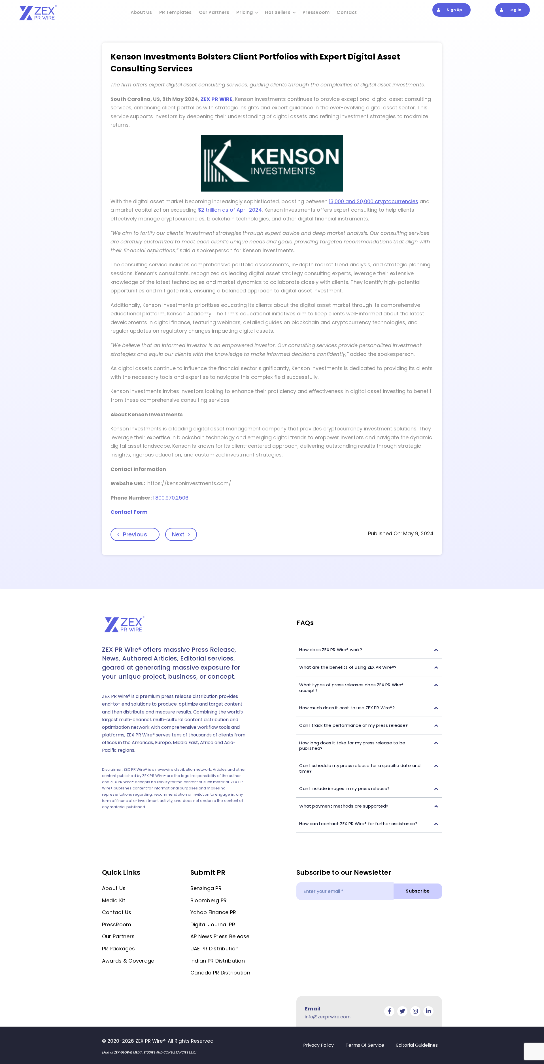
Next (178, 534)
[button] (369, 650)
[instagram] (415, 1011)
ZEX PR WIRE (216, 99)
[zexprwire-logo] (38, 6)
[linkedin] (428, 1011)
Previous (135, 534)
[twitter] (402, 1011)
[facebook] (389, 1011)
